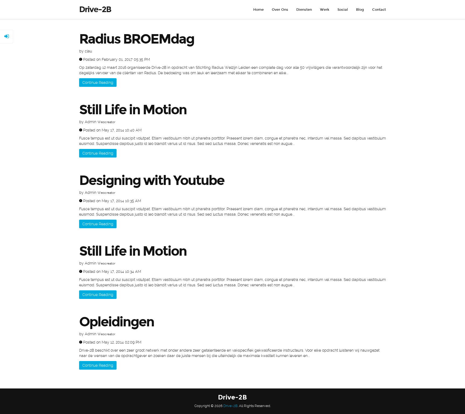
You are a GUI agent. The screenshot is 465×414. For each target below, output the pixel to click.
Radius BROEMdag (136, 39)
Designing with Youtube (151, 180)
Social (342, 10)
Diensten (304, 10)
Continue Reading (97, 82)
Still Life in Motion (132, 110)
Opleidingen (116, 322)
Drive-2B (230, 406)
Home (258, 10)
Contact (379, 10)
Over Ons (280, 10)
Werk (324, 10)
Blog (360, 10)
